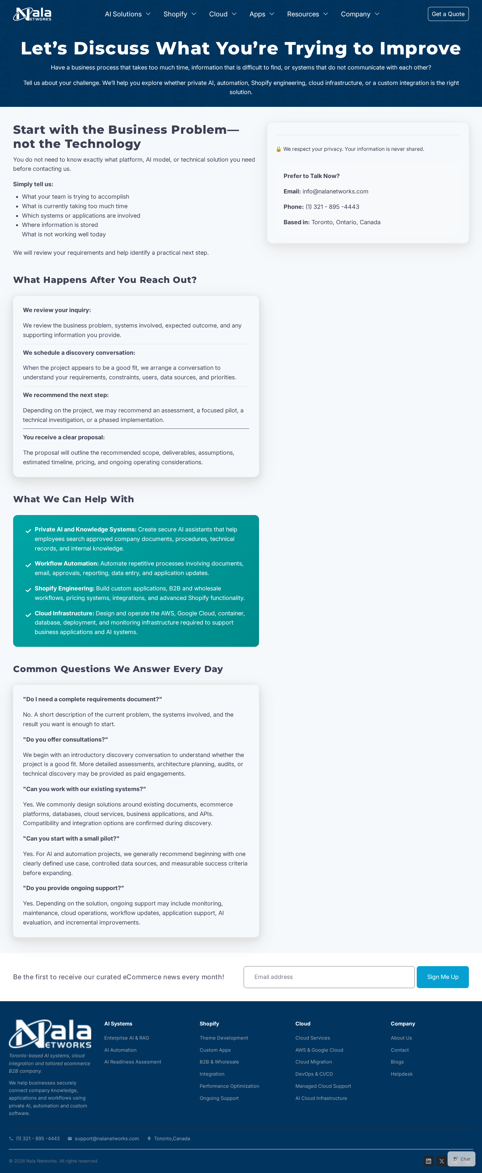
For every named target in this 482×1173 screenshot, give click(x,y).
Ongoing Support (219, 1098)
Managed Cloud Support (323, 1086)
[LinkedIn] (428, 1161)
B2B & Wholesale (219, 1062)
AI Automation (120, 1050)
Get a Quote (448, 13)
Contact (400, 1050)
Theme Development (224, 1038)
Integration (212, 1074)
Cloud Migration (313, 1062)
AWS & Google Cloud (319, 1050)
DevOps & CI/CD (314, 1074)
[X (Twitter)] (441, 1161)
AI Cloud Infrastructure (321, 1098)
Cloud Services (312, 1038)
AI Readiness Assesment (132, 1062)
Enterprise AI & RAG (126, 1038)
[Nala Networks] (50, 1034)
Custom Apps (215, 1050)
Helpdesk (402, 1074)
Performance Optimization (229, 1086)
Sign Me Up (443, 976)
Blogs (397, 1062)
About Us (401, 1038)
